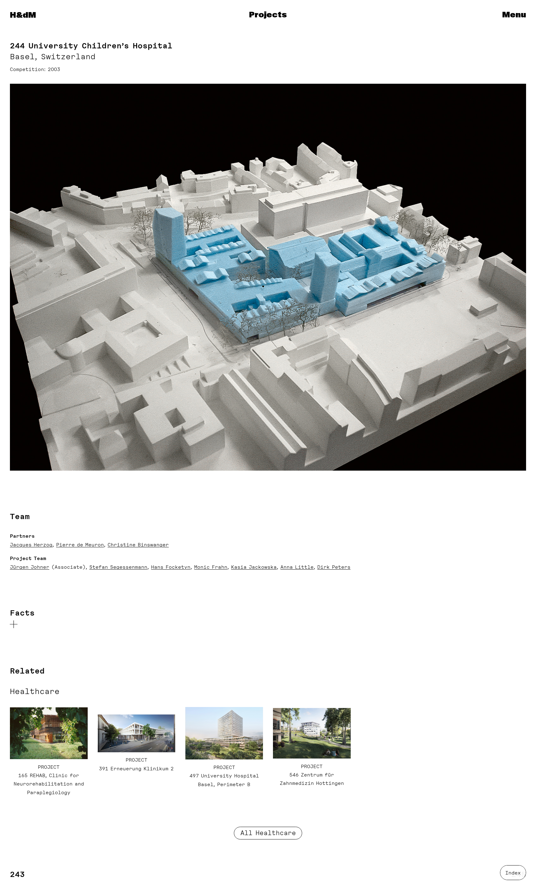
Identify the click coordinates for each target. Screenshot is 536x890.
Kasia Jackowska (254, 567)
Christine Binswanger (138, 545)
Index (513, 873)
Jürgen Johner (29, 567)
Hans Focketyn (170, 567)
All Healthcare (268, 833)
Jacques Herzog (31, 545)
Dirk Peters (334, 567)
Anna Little (297, 567)
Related (27, 670)
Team (20, 516)
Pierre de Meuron (80, 545)
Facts (22, 612)
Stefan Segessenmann (118, 567)
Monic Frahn (210, 567)
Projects (268, 15)
